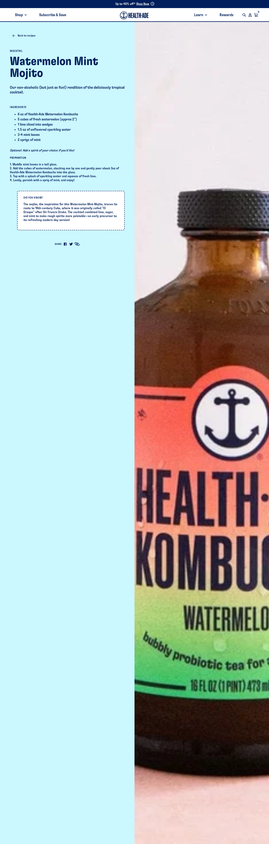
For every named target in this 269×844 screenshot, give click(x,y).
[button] (244, 15)
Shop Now (142, 4)
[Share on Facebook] (65, 244)
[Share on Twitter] (71, 244)
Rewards (227, 15)
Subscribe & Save (52, 15)
